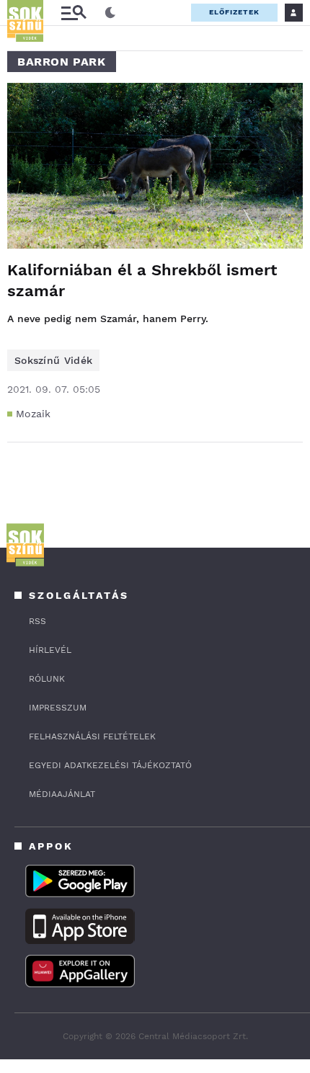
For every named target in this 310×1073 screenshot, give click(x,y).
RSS (37, 621)
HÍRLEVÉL (50, 650)
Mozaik (33, 413)
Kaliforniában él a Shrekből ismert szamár (142, 280)
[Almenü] (73, 12)
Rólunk (47, 679)
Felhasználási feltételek (92, 736)
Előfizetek (234, 12)
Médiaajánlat (62, 794)
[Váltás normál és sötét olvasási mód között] (110, 13)
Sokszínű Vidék (53, 360)
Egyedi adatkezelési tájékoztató (110, 765)
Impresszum (58, 708)
